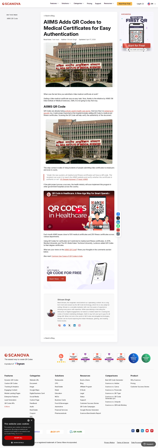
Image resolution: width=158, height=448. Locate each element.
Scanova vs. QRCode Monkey (116, 405)
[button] (18, 442)
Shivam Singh (72, 39)
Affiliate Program (86, 387)
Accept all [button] (18, 438)
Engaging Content (11, 390)
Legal (82, 393)
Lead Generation (10, 400)
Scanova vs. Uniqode (112, 402)
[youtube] (147, 430)
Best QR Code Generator (114, 380)
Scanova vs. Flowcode (113, 390)
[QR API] (55, 432)
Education (58, 393)
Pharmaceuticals (60, 413)
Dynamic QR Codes (11, 380)
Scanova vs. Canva (112, 387)
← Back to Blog (49, 16)
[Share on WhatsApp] (118, 226)
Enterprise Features (11, 397)
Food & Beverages (61, 403)
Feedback (33, 403)
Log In (139, 4)
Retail (57, 390)
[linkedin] (142, 430)
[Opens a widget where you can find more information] (148, 444)
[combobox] (28, 420)
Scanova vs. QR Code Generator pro (113, 397)
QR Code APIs (10, 403)
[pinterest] (151, 430)
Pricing (133, 383)
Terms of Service (123, 442)
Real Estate (34, 410)
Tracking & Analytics (12, 387)
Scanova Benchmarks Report (90, 413)
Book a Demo (85, 380)
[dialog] (18, 432)
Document (33, 383)
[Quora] (59, 325)
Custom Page (34, 400)
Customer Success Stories (89, 403)
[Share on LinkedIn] (118, 222)
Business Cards (60, 400)
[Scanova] (11, 4)
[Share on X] (118, 218)
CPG (56, 383)
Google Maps (34, 390)
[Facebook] (64, 325)
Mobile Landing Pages (12, 393)
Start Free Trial (124, 4)
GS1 (31, 416)
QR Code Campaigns (87, 406)
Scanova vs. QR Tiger (113, 393)
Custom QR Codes (11, 383)
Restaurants (59, 380)
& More (7, 406)
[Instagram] (79, 325)
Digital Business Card (37, 393)
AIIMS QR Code (12, 18)
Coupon (32, 413)
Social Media (34, 397)
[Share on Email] (118, 230)
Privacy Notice (109, 442)
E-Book (82, 390)
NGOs (57, 397)
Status (82, 397)
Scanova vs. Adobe (112, 383)
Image (32, 387)
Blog (81, 383)
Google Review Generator (89, 410)
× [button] (31, 420)
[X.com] (137, 430)
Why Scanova (135, 380)
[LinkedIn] (74, 325)
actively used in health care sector (77, 111)
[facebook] (133, 430)
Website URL (34, 380)
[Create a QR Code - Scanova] (136, 31)
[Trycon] (19, 364)
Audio (32, 406)
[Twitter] (69, 325)
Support (83, 400)
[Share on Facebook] (118, 214)
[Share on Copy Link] (118, 234)
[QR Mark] (76, 432)
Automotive (59, 406)
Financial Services (61, 410)
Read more (19, 433)
